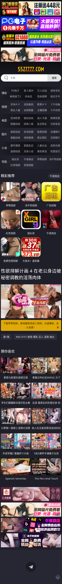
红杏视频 (15, 165)
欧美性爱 (55, 118)
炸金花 (28, 96)
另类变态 (55, 123)
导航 (4, 162)
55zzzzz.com (31, 69)
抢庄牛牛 (55, 96)
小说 (4, 148)
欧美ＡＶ (42, 104)
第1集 (6, 336)
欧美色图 (42, 131)
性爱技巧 (55, 151)
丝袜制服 (28, 110)
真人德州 (28, 90)
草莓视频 (42, 159)
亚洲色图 (28, 131)
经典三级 (28, 123)
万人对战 (42, 90)
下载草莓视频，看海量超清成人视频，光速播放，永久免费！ (31, 325)
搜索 (54, 77)
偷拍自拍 (28, 118)
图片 (4, 134)
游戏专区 (55, 90)
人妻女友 (42, 145)
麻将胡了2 (15, 96)
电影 (4, 120)
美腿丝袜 (15, 137)
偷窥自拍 (15, 131)
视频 (4, 107)
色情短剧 (28, 165)
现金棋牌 (42, 96)
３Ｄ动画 (55, 104)
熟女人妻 (15, 110)
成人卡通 (42, 118)
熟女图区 (42, 137)
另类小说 (28, 151)
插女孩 (15, 159)
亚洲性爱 (15, 118)
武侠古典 (55, 145)
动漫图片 (55, 131)
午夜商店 (28, 159)
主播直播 (42, 110)
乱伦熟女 (42, 123)
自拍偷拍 (28, 104)
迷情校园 (15, 151)
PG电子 (15, 90)
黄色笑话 (42, 151)
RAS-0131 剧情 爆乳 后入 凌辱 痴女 (35, 336)
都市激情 (15, 145)
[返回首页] (57, 577)
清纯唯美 (28, 137)
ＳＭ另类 (55, 110)
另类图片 (55, 137)
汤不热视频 (55, 159)
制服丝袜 (15, 123)
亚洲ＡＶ (15, 104)
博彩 (4, 93)
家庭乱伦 (28, 145)
